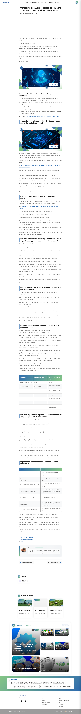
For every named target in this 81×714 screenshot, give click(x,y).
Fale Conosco (44, 704)
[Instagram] (25, 701)
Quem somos (44, 700)
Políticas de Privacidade (46, 702)
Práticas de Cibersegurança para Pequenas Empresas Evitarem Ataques (42, 116)
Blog (45, 2)
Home (27, 2)
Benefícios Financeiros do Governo (36, 2)
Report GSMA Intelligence (27, 539)
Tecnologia (57, 2)
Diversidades (50, 2)
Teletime (22, 541)
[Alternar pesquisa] (77, 2)
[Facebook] (21, 701)
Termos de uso (44, 698)
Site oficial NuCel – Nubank (27, 537)
